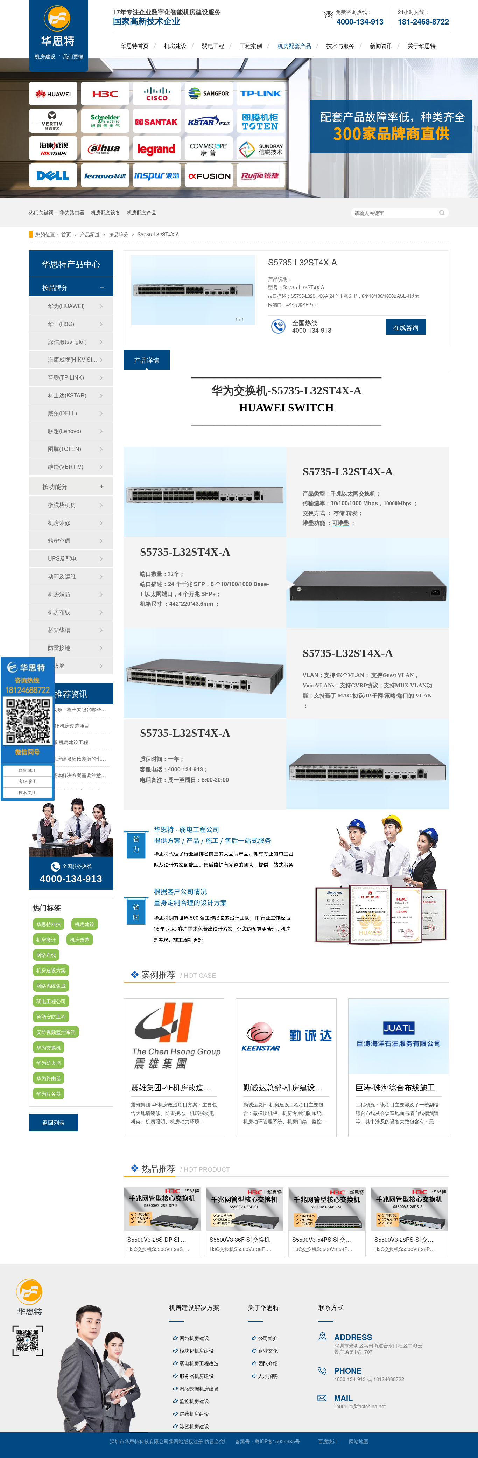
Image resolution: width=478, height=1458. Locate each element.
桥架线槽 (59, 630)
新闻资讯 (381, 46)
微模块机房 (62, 505)
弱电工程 (213, 46)
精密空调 (59, 540)
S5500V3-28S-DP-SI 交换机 (162, 1239)
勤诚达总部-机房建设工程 (286, 1087)
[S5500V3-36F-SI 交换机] (244, 1209)
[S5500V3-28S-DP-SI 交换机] (162, 1209)
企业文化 (268, 1350)
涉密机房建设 (194, 1426)
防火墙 (56, 665)
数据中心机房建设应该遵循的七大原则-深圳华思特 (87, 751)
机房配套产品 (294, 46)
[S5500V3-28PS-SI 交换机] (409, 1209)
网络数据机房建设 (199, 1388)
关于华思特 (422, 46)
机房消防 (59, 594)
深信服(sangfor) (67, 342)
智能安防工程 (51, 1016)
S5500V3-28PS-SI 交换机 (406, 1239)
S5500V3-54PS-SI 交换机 (324, 1239)
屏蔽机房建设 (194, 1413)
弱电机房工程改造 (199, 1363)
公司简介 (268, 1337)
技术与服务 (340, 46)
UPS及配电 (62, 558)
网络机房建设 (194, 1337)
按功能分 (55, 486)
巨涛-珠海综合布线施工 (395, 1087)
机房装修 (59, 523)
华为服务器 (48, 1093)
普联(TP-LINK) (66, 377)
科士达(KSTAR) (67, 395)
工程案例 (251, 46)
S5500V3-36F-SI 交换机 (240, 1239)
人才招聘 (268, 1375)
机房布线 (59, 612)
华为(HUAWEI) (66, 306)
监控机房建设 (194, 1400)
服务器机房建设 (197, 1375)
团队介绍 (268, 1363)
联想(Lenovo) (64, 431)
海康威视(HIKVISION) (73, 359)
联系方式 (331, 1307)
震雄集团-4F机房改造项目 (175, 1087)
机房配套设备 (105, 212)
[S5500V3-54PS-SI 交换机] (327, 1209)
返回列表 (53, 1122)
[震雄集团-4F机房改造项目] (174, 1036)
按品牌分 (119, 234)
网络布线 (46, 954)
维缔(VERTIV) (65, 467)
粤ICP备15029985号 (277, 1441)
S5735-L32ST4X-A (158, 234)
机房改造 (80, 939)
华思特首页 (135, 46)
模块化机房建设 (197, 1350)
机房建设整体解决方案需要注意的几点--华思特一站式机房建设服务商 (108, 768)
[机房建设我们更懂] (58, 69)
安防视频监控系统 (56, 1031)
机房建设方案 (51, 970)
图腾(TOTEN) (64, 449)
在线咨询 (406, 327)
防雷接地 (59, 648)
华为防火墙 (48, 1062)
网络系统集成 (51, 985)
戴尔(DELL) (62, 413)
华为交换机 (48, 1047)
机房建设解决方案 (194, 1307)
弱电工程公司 (51, 1001)
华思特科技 (48, 924)
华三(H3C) (61, 324)
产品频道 (90, 234)
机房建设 (175, 46)
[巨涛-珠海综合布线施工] (399, 1036)
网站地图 (358, 1441)
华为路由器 (72, 212)
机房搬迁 (46, 939)
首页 (66, 234)
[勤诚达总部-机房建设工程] (286, 1036)
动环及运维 (62, 576)
